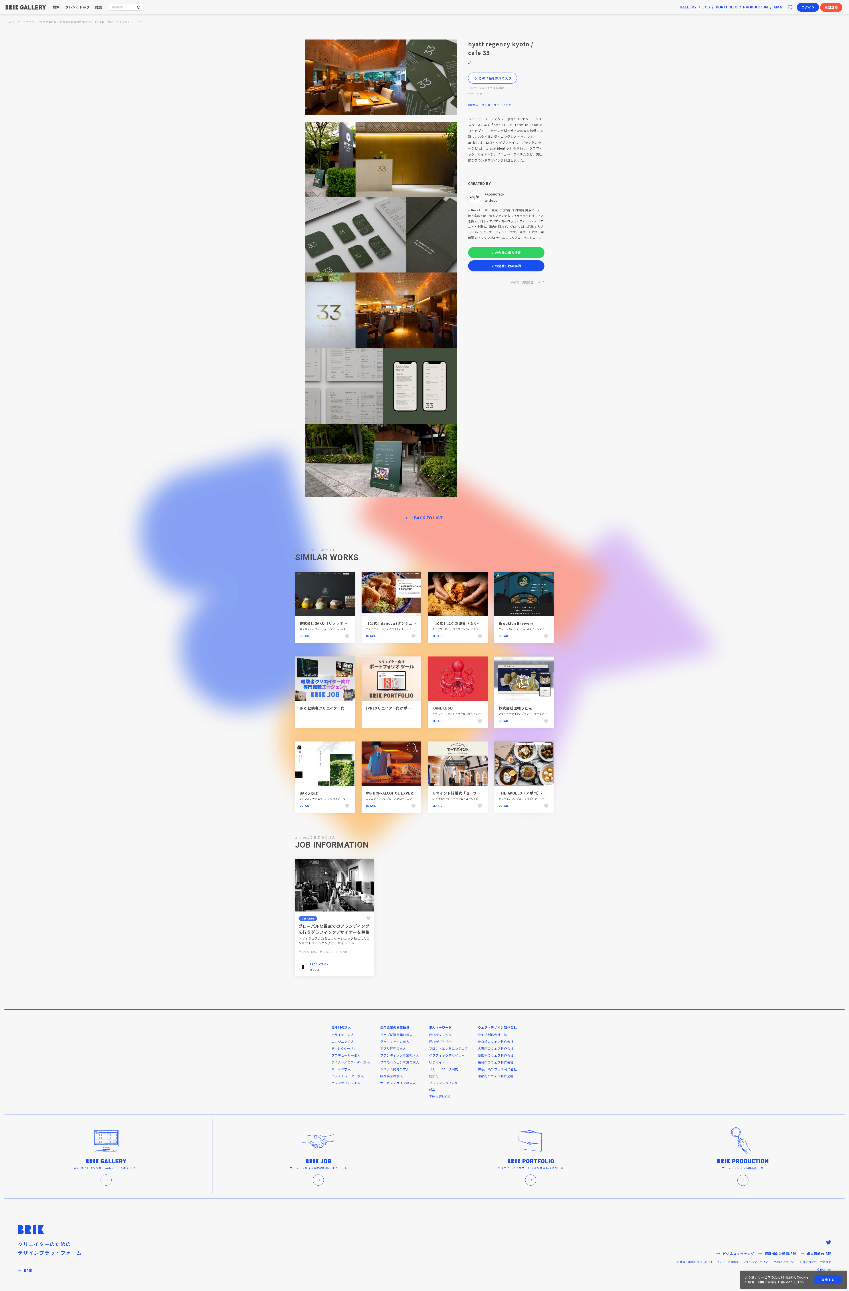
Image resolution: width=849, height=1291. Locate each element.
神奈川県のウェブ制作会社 (497, 1069)
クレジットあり (77, 7)
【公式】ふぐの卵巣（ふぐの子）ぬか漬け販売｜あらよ (479, 623)
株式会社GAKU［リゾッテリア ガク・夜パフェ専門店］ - (348, 623)
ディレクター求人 (344, 1048)
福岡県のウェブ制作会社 (496, 1062)
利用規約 (734, 1261)
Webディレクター (442, 1034)
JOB (706, 7)
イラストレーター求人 (347, 1076)
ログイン (808, 7)
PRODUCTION (755, 7)
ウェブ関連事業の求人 (396, 1034)
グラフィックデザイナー (447, 1055)
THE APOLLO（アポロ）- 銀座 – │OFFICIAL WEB (542, 793)
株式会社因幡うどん (515, 708)
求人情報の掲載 (819, 1253)
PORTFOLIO (726, 7)
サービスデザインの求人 (398, 1083)
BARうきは (309, 793)
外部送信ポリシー (785, 1261)
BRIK (28, 1270)
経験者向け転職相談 (780, 1253)
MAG (778, 7)
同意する (828, 1279)
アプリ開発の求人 (393, 1048)
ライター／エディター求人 (350, 1062)
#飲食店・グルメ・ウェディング (489, 105)
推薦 (98, 7)
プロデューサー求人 (346, 1055)
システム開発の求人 (395, 1069)
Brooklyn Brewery (516, 623)
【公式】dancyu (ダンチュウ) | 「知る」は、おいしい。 (414, 623)
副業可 (434, 1076)
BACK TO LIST (428, 518)
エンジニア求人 (342, 1041)
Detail (305, 636)
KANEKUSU (442, 708)
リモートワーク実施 (443, 1069)
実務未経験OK (439, 1096)
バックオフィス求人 (346, 1083)
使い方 (721, 1261)
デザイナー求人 (342, 1034)
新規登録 (831, 7)
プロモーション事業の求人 (399, 1062)
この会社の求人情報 (506, 252)
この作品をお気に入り (495, 78)
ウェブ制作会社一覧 (492, 1034)
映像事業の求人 (391, 1076)
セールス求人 (341, 1069)
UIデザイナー (439, 1062)
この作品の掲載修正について (526, 282)
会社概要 (825, 1261)
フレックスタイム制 (443, 1083)
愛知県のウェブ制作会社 (496, 1055)
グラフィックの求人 (395, 1041)
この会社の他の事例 (506, 266)
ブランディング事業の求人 (399, 1055)
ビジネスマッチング (738, 1253)
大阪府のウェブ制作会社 (496, 1048)
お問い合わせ (808, 1261)
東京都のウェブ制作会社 (496, 1041)
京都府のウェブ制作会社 (496, 1076)
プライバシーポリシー (757, 1261)
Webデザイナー (440, 1041)
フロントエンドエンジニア (448, 1048)
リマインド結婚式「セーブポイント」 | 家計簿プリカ (476, 793)
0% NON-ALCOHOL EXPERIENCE (395, 793)
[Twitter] (828, 1242)
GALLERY (688, 7)
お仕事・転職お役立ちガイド (695, 1261)
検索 (56, 7)
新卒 (432, 1089)
